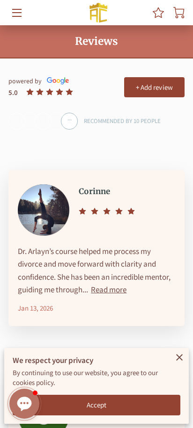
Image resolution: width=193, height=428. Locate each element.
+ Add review (154, 87)
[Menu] (16, 13)
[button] (24, 404)
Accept (97, 404)
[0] (179, 12)
